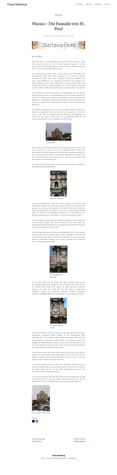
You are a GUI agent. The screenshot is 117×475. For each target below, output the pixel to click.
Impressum (98, 4)
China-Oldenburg (17, 4)
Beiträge (89, 4)
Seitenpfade (58, 15)
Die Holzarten (37, 441)
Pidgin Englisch (79, 441)
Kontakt (107, 4)
